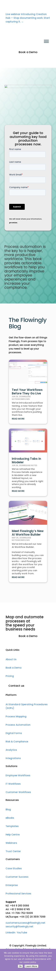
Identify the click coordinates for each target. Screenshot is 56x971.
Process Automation (18, 724)
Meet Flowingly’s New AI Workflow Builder (28, 533)
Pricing (10, 676)
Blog (8, 809)
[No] (52, 960)
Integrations (13, 758)
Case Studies (14, 868)
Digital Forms (14, 733)
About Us (11, 659)
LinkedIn (10, 932)
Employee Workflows (18, 775)
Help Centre (13, 834)
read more (18, 418)
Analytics (11, 750)
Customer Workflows (18, 792)
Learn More (31, 966)
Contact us (16, 686)
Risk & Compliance (17, 741)
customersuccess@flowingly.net (25, 922)
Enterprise (12, 885)
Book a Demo (28, 52)
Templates (12, 826)
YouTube (22, 932)
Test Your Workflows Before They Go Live (27, 391)
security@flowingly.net (19, 926)
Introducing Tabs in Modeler (26, 460)
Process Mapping (16, 716)
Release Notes (30, 465)
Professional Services (18, 893)
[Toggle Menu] (46, 41)
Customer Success (17, 876)
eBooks (10, 817)
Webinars (11, 843)
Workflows (24, 399)
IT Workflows (13, 783)
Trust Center (13, 851)
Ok (20, 966)
